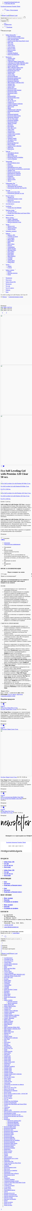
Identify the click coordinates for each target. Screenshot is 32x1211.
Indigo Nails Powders (13, 220)
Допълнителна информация (12, 544)
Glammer (10, 257)
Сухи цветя (11, 238)
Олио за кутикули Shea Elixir (16, 38)
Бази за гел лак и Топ (14, 191)
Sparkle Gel (7, 1056)
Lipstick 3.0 (11, 102)
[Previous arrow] (3, 314)
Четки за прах (12, 179)
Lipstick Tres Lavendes (14, 134)
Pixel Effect (11, 253)
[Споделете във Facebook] (1, 540)
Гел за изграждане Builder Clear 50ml (11, 798)
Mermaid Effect (12, 250)
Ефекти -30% (11, 235)
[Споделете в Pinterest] (2, 540)
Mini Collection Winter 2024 (15, 67)
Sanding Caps (11, 170)
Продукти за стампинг (14, 175)
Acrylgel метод (10, 203)
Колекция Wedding (13, 120)
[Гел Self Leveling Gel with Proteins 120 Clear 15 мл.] (2, 491)
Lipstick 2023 (11, 132)
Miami (9, 108)
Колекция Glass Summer (14, 90)
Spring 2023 (11, 87)
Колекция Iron (12, 96)
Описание (7, 543)
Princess (10, 245)
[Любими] (2, 466)
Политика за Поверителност (13, 885)
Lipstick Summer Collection (15, 103)
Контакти (7, 883)
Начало (5, 297)
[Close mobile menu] (1, 952)
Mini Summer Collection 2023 (16, 82)
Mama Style (11, 106)
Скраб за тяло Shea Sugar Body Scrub (18, 41)
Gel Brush (8, 206)
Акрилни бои (10, 215)
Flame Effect (11, 262)
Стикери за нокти (13, 236)
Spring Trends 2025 (13, 66)
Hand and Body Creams (14, 36)
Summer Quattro (12, 138)
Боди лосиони (8, 1095)
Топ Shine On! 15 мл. (7, 812)
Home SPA (7, 995)
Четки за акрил (8, 1202)
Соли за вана (11, 47)
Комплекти (11, 149)
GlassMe (10, 259)
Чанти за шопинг (12, 1003)
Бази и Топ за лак (13, 185)
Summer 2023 (11, 85)
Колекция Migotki (13, 76)
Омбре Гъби (11, 178)
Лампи (9, 266)
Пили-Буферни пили (14, 163)
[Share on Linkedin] (4, 540)
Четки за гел (11, 226)
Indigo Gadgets (10, 270)
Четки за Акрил (12, 227)
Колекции (9, 57)
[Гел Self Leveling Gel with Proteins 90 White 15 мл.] (2, 482)
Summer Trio (11, 84)
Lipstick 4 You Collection (14, 146)
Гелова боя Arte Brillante (14, 207)
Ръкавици (10, 176)
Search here (4, 18)
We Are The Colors (13, 118)
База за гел (11, 200)
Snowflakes (11, 154)
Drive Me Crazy (12, 127)
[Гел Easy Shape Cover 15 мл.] (16, 752)
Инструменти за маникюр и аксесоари (19, 169)
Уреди (7, 264)
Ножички (10, 166)
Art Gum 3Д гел (12, 211)
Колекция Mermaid (13, 79)
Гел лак (8, 190)
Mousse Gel (11, 197)
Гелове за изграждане (14, 201)
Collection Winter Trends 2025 (16, 61)
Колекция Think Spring (14, 115)
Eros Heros (11, 141)
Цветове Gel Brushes (10, 1199)
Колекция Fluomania (13, 111)
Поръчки (6, 900)
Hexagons (7, 991)
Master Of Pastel (12, 123)
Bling (9, 242)
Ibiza (9, 94)
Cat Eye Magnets (12, 159)
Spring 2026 (11, 60)
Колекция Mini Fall (13, 143)
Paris (9, 112)
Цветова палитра (12, 273)
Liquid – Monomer (13, 219)
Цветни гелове (10, 210)
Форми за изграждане (14, 172)
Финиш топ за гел (9, 1193)
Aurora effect (11, 260)
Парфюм (10, 51)
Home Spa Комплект (13, 54)
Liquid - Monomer (9, 1018)
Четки (7, 224)
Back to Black (11, 144)
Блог (7, 292)
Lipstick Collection (13, 105)
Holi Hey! (10, 137)
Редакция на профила (11, 902)
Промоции (9, 278)
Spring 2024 (11, 73)
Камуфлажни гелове (10, 1113)
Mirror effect (11, 239)
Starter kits (10, 147)
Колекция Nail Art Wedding (15, 157)
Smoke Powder (12, 248)
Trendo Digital (15, 933)
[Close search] (2, 944)
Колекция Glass (12, 88)
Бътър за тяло (11, 48)
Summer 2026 (11, 58)
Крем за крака (12, 50)
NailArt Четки (11, 229)
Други (9, 181)
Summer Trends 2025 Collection (16, 64)
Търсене (3, 21)
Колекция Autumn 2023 (14, 78)
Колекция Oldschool (13, 81)
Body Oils (10, 42)
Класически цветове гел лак (16, 193)
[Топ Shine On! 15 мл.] (16, 811)
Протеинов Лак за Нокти (15, 186)
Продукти (9, 280)
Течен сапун (11, 45)
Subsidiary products (11, 231)
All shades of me (12, 140)
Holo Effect (11, 254)
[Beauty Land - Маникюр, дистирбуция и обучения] (9, 15)
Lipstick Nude (11, 135)
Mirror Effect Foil (12, 156)
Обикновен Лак (10, 183)
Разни (9, 274)
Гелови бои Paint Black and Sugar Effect (19, 213)
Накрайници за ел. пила (15, 167)
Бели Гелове (7, 1092)
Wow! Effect (11, 244)
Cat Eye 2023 (11, 75)
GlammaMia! (11, 247)
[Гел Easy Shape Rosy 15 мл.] (16, 708)
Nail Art (8, 151)
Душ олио (10, 44)
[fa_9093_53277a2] (6, 307)
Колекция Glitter (12, 91)
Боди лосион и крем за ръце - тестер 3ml (15, 1093)
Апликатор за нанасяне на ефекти (14, 1084)
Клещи (10, 164)
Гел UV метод (10, 195)
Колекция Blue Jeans (13, 97)
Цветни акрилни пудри (14, 222)
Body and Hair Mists (13, 39)
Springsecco (11, 131)
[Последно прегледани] (5, 937)
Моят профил (8, 898)
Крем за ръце (8, 1152)
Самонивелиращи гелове (15, 198)
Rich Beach (11, 126)
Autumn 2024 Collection (14, 69)
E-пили (10, 267)
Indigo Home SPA (11, 35)
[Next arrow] (6, 314)
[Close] (1, 945)
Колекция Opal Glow (14, 70)
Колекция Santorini (13, 114)
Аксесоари (9, 161)
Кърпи (9, 271)
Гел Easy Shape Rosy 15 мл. (9, 709)
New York (10, 99)
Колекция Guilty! (12, 93)
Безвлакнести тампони (14, 173)
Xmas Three (11, 129)
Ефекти (8, 233)
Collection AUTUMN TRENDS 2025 (18, 63)
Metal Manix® (11, 256)
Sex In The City (12, 100)
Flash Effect (11, 241)
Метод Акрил (10, 217)
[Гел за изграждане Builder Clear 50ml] (16, 797)
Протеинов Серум (9, 1175)
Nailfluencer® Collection (14, 109)
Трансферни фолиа (13, 153)
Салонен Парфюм (13, 53)
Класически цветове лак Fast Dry (17, 188)
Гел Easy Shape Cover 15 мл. (9, 777)
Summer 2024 (11, 72)
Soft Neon (10, 124)
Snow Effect (11, 251)
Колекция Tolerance (13, 117)
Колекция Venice (12, 121)
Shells (5, 1050)
